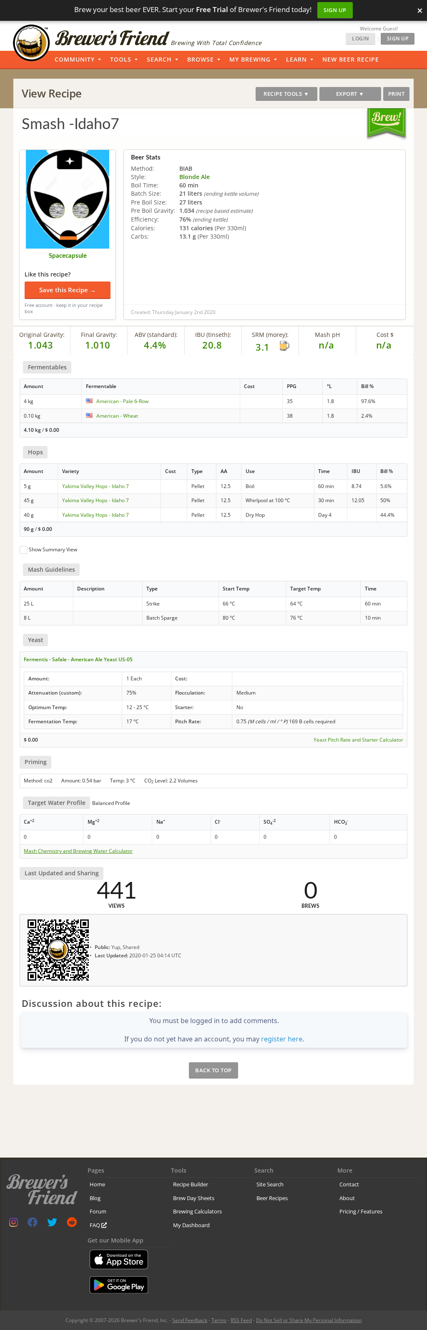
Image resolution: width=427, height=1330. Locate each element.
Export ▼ (350, 93)
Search (159, 59)
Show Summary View (53, 549)
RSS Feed (241, 1320)
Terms (218, 1320)
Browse (200, 59)
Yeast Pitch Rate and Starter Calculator (358, 740)
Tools (120, 59)
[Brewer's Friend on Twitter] (52, 1224)
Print (396, 93)
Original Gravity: (42, 335)
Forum (98, 1211)
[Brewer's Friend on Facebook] (33, 1224)
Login (360, 38)
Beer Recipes (272, 1198)
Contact (349, 1184)
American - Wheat (117, 415)
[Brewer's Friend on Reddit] (72, 1224)
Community (75, 59)
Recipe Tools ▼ (286, 93)
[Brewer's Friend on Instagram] (13, 1224)
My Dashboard (191, 1225)
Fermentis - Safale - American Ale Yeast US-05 (78, 659)
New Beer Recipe (350, 59)
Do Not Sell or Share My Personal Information (309, 1320)
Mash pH (327, 335)
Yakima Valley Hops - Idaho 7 (95, 486)
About (347, 1198)
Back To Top (213, 1070)
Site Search (270, 1184)
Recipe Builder (190, 1184)
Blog (95, 1198)
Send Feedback (189, 1320)
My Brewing (250, 59)
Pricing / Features (360, 1211)
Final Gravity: (99, 335)
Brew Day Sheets (193, 1198)
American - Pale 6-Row (122, 401)
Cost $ (385, 335)
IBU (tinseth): (213, 335)
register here (281, 1039)
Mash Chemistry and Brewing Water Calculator (78, 851)
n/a (384, 344)
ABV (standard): (156, 335)
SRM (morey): (270, 335)
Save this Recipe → (67, 290)
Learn (296, 59)
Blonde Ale (194, 177)
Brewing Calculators (197, 1211)
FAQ (95, 1225)
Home (97, 1184)
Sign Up (335, 10)
